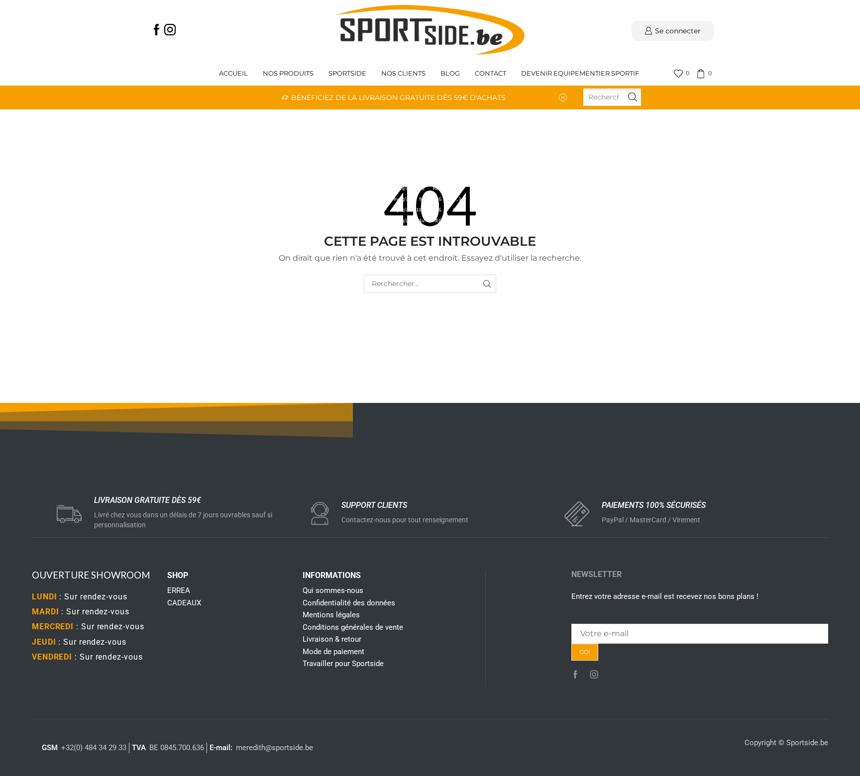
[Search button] (632, 97)
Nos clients (403, 73)
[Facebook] (156, 30)
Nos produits (288, 73)
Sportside (347, 73)
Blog (450, 73)
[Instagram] (170, 30)
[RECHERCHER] (487, 284)
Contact (490, 73)
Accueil (233, 73)
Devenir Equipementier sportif (581, 73)
